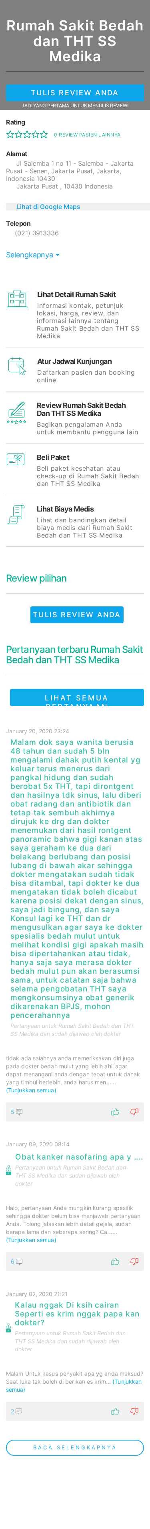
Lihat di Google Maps (48, 207)
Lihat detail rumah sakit (76, 294)
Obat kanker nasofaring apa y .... (79, 1157)
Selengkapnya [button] (29, 255)
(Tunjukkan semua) (31, 1090)
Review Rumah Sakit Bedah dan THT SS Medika (81, 409)
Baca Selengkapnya (75, 1447)
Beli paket (53, 457)
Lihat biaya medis (65, 509)
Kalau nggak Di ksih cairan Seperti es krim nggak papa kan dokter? (77, 1314)
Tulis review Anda (75, 92)
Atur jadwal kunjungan (74, 361)
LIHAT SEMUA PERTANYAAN (77, 700)
